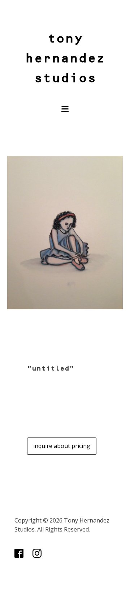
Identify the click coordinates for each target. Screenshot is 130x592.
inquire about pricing (61, 446)
